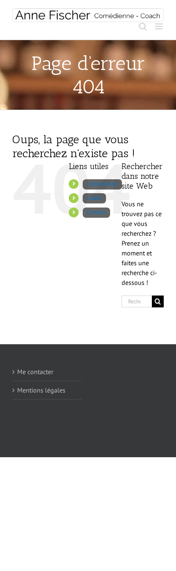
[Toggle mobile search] (143, 26)
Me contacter (35, 372)
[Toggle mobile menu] (159, 26)
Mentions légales (41, 390)
